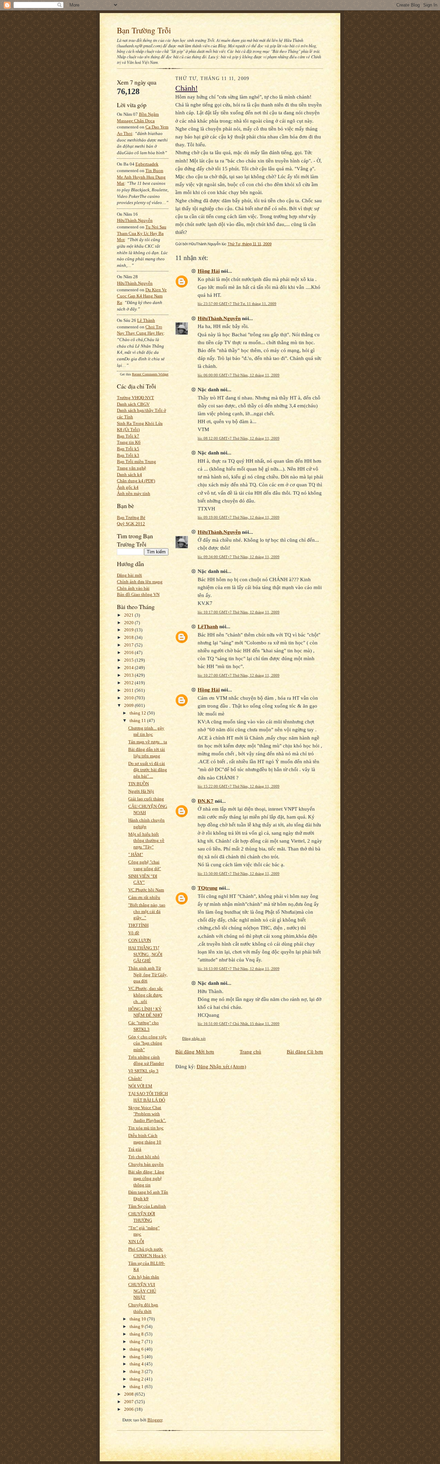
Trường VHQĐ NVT (135, 397)
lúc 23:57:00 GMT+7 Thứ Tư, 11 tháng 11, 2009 (237, 304)
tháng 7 (137, 1341)
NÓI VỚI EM (140, 1086)
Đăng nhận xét (194, 1038)
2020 (129, 622)
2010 (129, 697)
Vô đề (133, 932)
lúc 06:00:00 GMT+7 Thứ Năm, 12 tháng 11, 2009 (238, 375)
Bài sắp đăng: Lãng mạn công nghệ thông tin (146, 1178)
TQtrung (208, 888)
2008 (129, 1394)
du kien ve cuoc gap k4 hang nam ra (142, 296)
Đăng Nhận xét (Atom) (221, 1066)
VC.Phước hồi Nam (146, 889)
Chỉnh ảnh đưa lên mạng (140, 581)
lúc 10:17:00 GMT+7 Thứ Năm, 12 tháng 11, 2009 (238, 612)
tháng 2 (137, 1379)
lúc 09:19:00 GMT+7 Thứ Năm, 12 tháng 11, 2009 (238, 517)
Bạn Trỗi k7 (128, 436)
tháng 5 (137, 1356)
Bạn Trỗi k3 (128, 455)
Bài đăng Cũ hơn (305, 1052)
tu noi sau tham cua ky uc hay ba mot (141, 233)
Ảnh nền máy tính (133, 493)
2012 (129, 682)
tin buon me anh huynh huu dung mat (141, 177)
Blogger (154, 1419)
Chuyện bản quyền (146, 1164)
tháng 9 (137, 1326)
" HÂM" (135, 854)
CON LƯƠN (139, 940)
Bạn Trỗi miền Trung (136, 461)
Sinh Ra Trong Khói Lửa (140, 423)
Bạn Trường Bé (131, 517)
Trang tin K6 (129, 442)
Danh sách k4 (129, 474)
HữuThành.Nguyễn (135, 220)
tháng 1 (137, 1386)
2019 (129, 629)
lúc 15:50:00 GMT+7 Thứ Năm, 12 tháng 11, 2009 (238, 873)
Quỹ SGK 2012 (131, 523)
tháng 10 (138, 1318)
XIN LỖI (136, 1241)
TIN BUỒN (138, 783)
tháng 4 (137, 1363)
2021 (129, 615)
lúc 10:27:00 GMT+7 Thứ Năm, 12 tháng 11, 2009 (238, 675)
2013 (129, 675)
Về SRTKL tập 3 (143, 1070)
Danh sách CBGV (133, 404)
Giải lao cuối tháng (146, 798)
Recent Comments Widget (150, 374)
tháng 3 (137, 1371)
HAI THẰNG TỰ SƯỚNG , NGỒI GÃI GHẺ (145, 954)
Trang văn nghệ (131, 468)
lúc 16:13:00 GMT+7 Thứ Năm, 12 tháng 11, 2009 (238, 969)
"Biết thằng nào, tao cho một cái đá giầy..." (146, 911)
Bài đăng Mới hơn (194, 1052)
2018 (129, 637)
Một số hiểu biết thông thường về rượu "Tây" (146, 840)
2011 (129, 690)
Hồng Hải (209, 271)
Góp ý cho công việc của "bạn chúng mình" (147, 1043)
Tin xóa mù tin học (146, 1127)
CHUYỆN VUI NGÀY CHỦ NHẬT (142, 1291)
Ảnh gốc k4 (128, 487)
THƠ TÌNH (138, 925)
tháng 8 (137, 1334)
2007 (129, 1401)
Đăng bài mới (129, 575)
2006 (129, 1409)
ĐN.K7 (205, 801)
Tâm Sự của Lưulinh (147, 1206)
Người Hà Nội (141, 791)
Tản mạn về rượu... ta (147, 741)
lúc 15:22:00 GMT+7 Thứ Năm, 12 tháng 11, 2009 (238, 786)
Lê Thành (146, 320)
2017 (129, 644)
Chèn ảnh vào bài (133, 588)
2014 (129, 667)
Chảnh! (135, 1078)
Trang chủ (250, 1052)
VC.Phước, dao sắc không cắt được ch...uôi (145, 995)
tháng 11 (138, 720)
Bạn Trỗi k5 (128, 448)
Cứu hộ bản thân (143, 1277)
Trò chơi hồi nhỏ (144, 1156)
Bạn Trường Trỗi (144, 30)
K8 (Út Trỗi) (128, 429)
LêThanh (208, 626)
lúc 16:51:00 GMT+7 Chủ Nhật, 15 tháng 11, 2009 (238, 1024)
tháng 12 (138, 713)
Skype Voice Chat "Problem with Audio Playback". (147, 1114)
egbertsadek (146, 164)
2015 (129, 660)
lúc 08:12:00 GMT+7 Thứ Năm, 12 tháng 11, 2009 (238, 438)
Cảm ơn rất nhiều (144, 897)
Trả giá (134, 1149)
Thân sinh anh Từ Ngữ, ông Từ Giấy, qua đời (147, 974)
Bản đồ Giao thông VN (138, 594)
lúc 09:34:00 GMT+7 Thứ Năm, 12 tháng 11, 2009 (238, 557)
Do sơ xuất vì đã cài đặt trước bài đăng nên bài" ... (147, 770)
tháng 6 (137, 1349)
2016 (129, 652)
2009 (129, 705)
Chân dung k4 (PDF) (136, 480)
